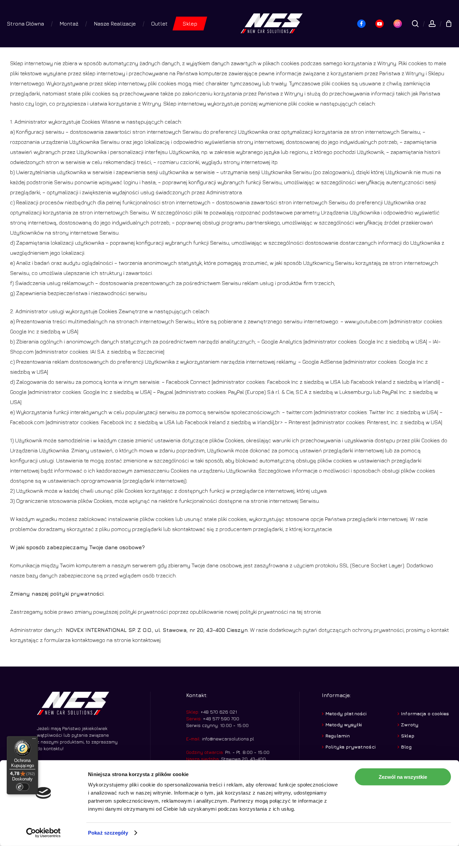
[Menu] (34, 740)
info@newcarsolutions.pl (228, 738)
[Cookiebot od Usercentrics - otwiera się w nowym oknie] (43, 833)
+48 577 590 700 (220, 718)
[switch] (22, 787)
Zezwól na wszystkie (403, 777)
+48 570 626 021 (218, 712)
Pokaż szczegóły (108, 833)
